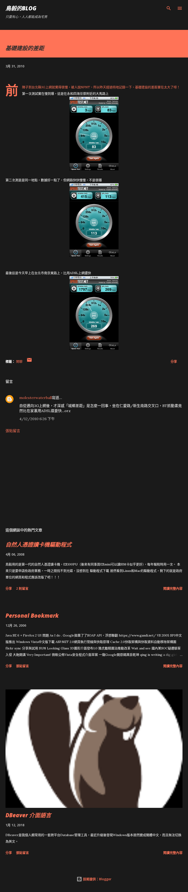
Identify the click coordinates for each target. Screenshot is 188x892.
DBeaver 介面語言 (28, 815)
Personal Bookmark (32, 615)
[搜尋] (168, 8)
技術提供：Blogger (96, 879)
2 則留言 (22, 588)
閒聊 (19, 361)
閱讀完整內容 (172, 588)
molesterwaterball (35, 397)
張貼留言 (13, 430)
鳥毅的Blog (21, 8)
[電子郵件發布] (29, 361)
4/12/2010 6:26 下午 (37, 418)
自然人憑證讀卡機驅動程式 (39, 544)
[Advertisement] (94, 480)
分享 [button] (174, 361)
